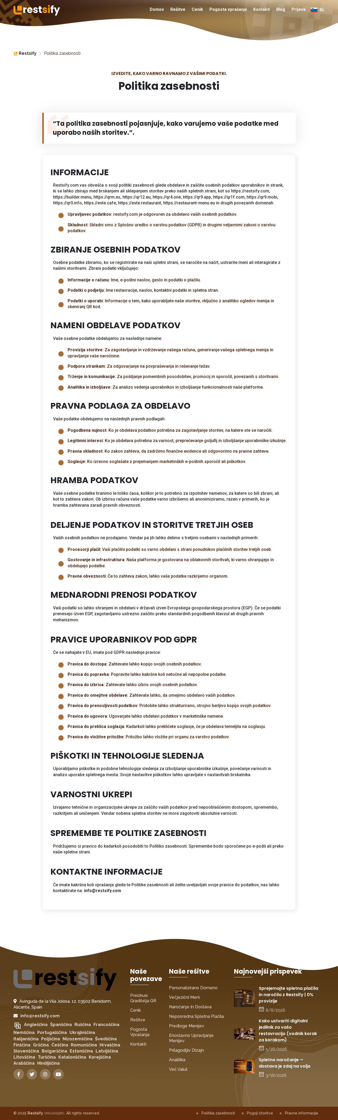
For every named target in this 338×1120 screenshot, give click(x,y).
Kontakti (261, 9)
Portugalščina (52, 1032)
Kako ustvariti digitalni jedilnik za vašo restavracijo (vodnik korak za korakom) (288, 1030)
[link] (24, 53)
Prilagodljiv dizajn (186, 1050)
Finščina (21, 1044)
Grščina (41, 1044)
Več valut (178, 1069)
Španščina (61, 1024)
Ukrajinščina (82, 1032)
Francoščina (106, 1024)
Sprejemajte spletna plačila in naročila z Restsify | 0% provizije (288, 994)
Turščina (47, 1057)
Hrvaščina (110, 1044)
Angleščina (36, 1024)
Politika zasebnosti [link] (62, 53)
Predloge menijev (186, 1025)
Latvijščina (107, 1051)
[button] (318, 10)
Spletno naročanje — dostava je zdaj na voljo (285, 1063)
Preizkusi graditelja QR (143, 998)
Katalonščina (72, 1057)
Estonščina (81, 1051)
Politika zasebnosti (218, 1113)
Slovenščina (26, 1051)
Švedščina (106, 1038)
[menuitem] (157, 10)
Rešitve (177, 9)
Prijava (299, 9)
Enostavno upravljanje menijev (191, 1038)
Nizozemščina (77, 1038)
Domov (157, 9)
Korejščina (100, 1057)
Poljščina (50, 1038)
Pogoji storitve (260, 1113)
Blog (280, 9)
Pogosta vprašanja (228, 9)
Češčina (59, 1044)
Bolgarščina (54, 1051)
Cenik (197, 9)
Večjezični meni (184, 997)
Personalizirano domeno (193, 987)
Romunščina (84, 1044)
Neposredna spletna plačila (196, 1016)
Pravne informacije (301, 1113)
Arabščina (24, 1063)
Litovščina (24, 1057)
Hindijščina (48, 1063)
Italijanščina (26, 1038)
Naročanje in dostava (190, 1006)
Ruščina (82, 1024)
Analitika (177, 1059)
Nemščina (24, 1032)
